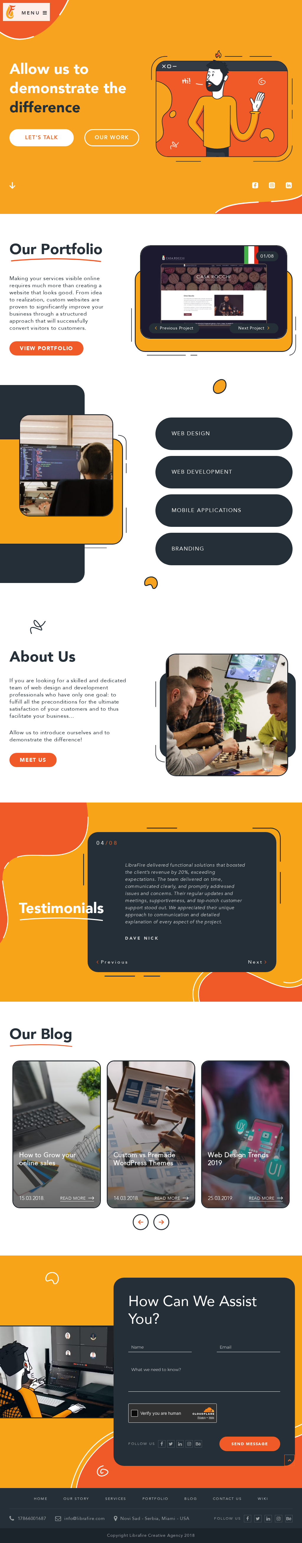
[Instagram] (272, 185)
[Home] (11, 17)
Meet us (33, 760)
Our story (76, 1498)
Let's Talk (41, 137)
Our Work (112, 137)
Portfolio (155, 1498)
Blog (190, 1498)
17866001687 (32, 1518)
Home (41, 1498)
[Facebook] (255, 185)
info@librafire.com (84, 1518)
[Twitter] (171, 1444)
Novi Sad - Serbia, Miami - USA (154, 1518)
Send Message (250, 1444)
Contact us (227, 1498)
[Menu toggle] (31, 12)
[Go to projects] (12, 186)
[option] (213, 292)
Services (116, 1498)
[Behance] (198, 1444)
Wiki (263, 1498)
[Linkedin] (289, 185)
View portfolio (46, 348)
